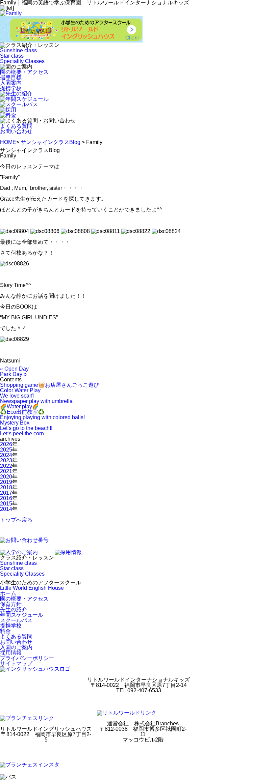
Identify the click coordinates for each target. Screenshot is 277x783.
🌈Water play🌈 (19, 406)
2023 (6, 460)
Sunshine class (18, 50)
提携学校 (11, 88)
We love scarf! (17, 396)
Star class (12, 56)
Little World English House (32, 588)
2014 (6, 509)
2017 (6, 493)
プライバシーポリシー (27, 658)
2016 (6, 498)
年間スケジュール (21, 615)
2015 (6, 503)
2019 (6, 482)
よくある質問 (16, 126)
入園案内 (11, 83)
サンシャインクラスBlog (50, 142)
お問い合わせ (16, 131)
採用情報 (11, 653)
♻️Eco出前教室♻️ (22, 412)
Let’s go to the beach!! (26, 428)
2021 (6, 471)
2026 (6, 444)
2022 (6, 466)
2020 (6, 477)
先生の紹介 (13, 609)
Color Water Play (20, 390)
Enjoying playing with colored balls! (42, 417)
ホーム (8, 593)
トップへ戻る (16, 520)
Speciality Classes (22, 61)
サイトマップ (16, 663)
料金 (5, 631)
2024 (6, 455)
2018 (6, 487)
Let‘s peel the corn (22, 433)
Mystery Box (14, 423)
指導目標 (11, 77)
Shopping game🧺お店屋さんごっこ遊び (49, 385)
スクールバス (16, 620)
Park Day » (13, 374)
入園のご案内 (16, 647)
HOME (8, 142)
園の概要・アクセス (24, 72)
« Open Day (14, 369)
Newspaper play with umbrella (36, 401)
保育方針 (11, 604)
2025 (6, 450)
